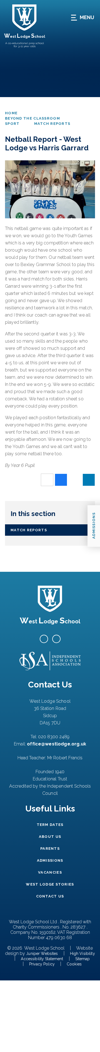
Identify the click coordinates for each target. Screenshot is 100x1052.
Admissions (50, 860)
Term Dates (50, 825)
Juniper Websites (42, 953)
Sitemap (82, 959)
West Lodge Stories (50, 884)
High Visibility (82, 953)
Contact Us (50, 896)
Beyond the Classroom (32, 118)
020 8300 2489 (53, 736)
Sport (12, 124)
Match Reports (52, 124)
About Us (50, 836)
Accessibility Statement (42, 959)
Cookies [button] (74, 964)
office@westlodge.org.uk (56, 744)
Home (11, 113)
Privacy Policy (42, 964)
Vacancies (50, 872)
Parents (50, 848)
